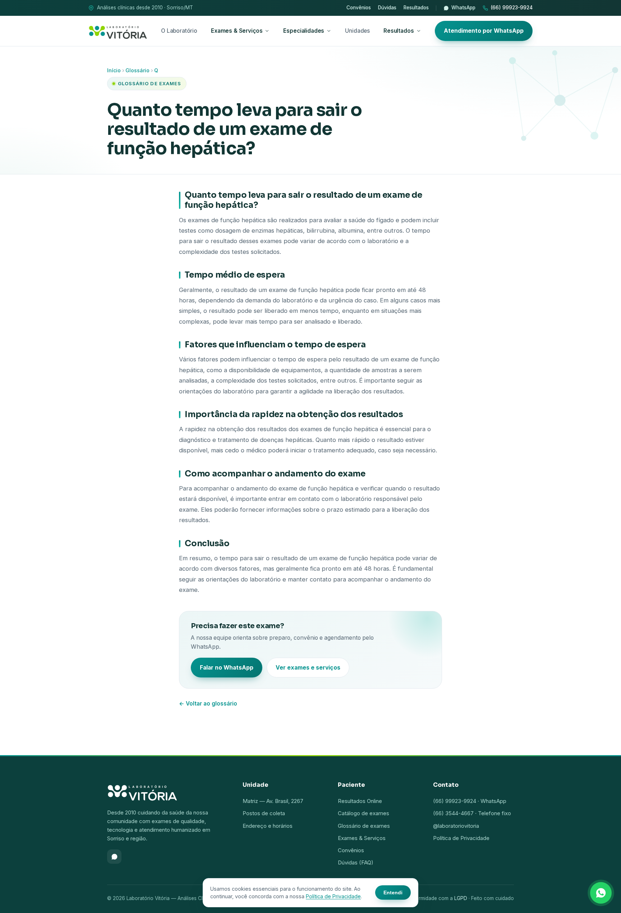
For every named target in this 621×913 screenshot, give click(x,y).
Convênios (358, 7)
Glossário (137, 70)
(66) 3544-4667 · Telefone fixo (472, 813)
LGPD (460, 898)
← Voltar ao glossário (208, 703)
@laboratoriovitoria (456, 825)
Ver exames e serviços (308, 667)
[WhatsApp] (114, 856)
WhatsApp (463, 7)
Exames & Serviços (236, 30)
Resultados (416, 7)
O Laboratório (179, 30)
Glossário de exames (364, 825)
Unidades (357, 30)
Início (114, 70)
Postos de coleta (264, 813)
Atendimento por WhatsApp (484, 30)
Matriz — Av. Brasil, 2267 (273, 801)
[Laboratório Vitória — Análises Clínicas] (117, 31)
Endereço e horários (268, 825)
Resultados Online (360, 801)
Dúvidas (387, 7)
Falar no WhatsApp (226, 667)
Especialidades (303, 30)
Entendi (392, 892)
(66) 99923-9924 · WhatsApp (469, 801)
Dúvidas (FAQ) (355, 862)
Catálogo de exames (363, 813)
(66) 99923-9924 (512, 7)
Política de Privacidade (461, 838)
